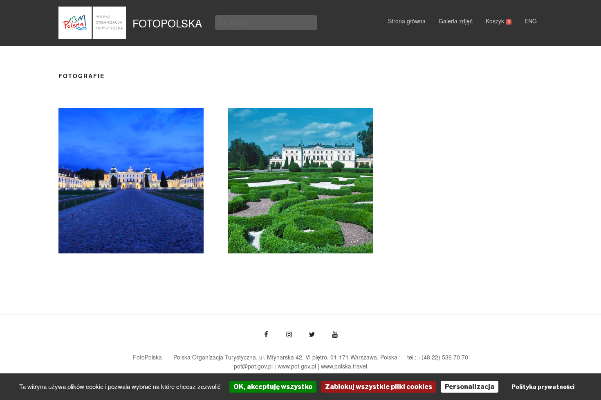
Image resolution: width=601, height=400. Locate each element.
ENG (531, 21)
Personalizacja (469, 387)
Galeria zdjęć (456, 21)
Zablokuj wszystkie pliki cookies (378, 387)
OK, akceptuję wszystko (272, 387)
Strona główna (407, 21)
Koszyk (498, 21)
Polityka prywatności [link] (542, 386)
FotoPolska (167, 23)
